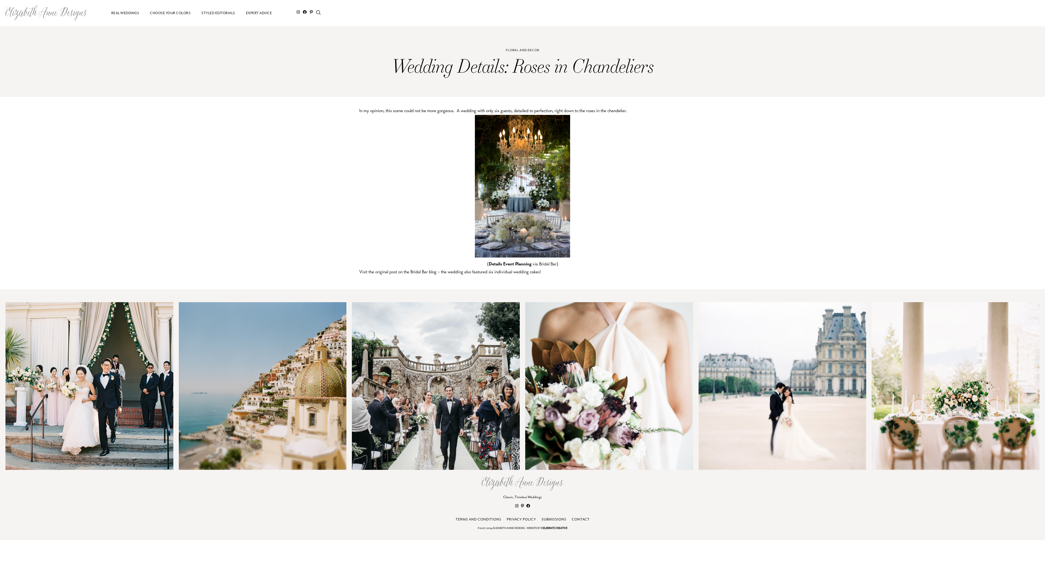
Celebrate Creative (554, 528)
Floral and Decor (522, 50)
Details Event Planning (510, 264)
